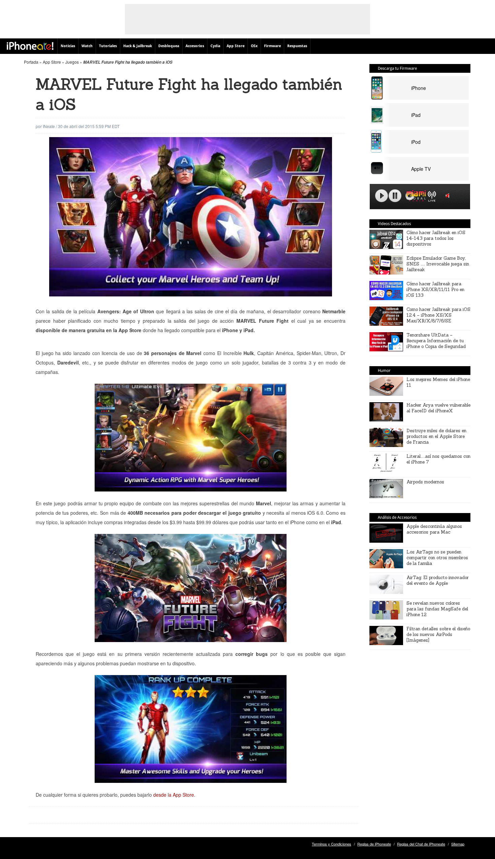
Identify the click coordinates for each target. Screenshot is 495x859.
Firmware (272, 46)
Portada (31, 62)
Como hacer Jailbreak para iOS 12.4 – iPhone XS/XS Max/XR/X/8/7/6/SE (438, 315)
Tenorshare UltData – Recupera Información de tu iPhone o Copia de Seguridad (436, 340)
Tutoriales (108, 46)
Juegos (72, 62)
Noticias (68, 46)
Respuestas (297, 46)
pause (395, 195)
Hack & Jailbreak (137, 46)
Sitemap (457, 844)
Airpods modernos (425, 482)
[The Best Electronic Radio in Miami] (414, 196)
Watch (87, 46)
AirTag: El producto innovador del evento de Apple (437, 580)
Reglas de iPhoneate (374, 844)
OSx (254, 46)
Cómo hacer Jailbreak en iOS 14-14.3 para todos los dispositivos (435, 238)
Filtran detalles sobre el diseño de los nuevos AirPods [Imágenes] (438, 634)
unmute (449, 195)
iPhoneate (30, 46)
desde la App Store (173, 794)
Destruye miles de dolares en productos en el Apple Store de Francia (436, 436)
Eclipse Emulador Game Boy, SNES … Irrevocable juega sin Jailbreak (437, 264)
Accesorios (195, 46)
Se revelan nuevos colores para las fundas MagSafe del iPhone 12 (437, 608)
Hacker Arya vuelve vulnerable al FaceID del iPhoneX (438, 408)
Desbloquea (168, 46)
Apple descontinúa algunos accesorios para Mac (434, 529)
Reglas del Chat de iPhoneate (421, 844)
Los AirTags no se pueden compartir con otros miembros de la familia (437, 557)
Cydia (215, 46)
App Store (235, 46)
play (381, 195)
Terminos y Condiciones (331, 844)
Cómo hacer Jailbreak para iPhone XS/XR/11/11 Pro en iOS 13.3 (435, 289)
